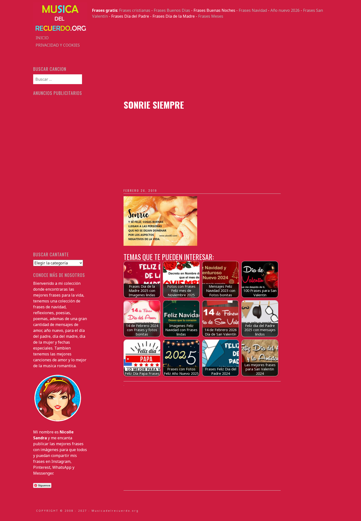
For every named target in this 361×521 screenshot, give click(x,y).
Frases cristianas (134, 10)
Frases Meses (210, 16)
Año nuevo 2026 (285, 10)
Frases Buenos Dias (172, 10)
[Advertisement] (210, 59)
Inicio (42, 37)
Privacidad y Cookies (58, 45)
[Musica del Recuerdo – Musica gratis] (60, 31)
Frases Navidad (253, 10)
